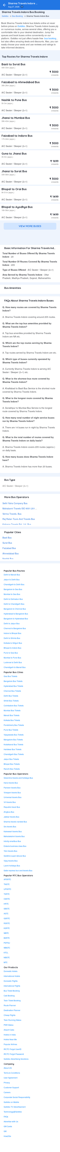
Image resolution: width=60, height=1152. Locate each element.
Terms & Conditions (12, 1072)
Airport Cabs (9, 1029)
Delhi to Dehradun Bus (13, 599)
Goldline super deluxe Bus (15, 855)
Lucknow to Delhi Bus (13, 662)
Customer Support (11, 1087)
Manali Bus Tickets (11, 715)
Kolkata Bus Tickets (12, 720)
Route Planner (10, 1005)
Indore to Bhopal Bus (12, 633)
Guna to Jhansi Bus (14, 153)
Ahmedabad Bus (10, 553)
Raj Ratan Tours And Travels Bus (18, 518)
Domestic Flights (11, 981)
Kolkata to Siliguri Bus (13, 643)
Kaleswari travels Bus (13, 831)
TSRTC (7, 894)
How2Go (7, 1136)
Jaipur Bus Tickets (11, 759)
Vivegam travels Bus (12, 792)
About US (8, 1068)
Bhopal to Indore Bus (12, 647)
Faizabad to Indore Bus (17, 135)
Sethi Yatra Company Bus (14, 503)
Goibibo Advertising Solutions (16, 1059)
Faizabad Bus (9, 548)
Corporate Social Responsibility (17, 1097)
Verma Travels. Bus (11, 513)
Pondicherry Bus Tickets (14, 725)
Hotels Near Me (10, 1039)
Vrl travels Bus (10, 802)
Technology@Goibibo (13, 1111)
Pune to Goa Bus (11, 652)
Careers (7, 1092)
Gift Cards (8, 1126)
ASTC (6, 913)
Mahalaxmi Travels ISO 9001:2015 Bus (21, 508)
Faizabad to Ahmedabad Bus (21, 82)
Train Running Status (12, 1020)
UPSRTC (7, 889)
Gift (5, 1131)
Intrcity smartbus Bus (12, 841)
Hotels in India (10, 1034)
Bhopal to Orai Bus (14, 189)
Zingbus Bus (9, 812)
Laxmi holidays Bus (12, 865)
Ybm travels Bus (10, 851)
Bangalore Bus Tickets (13, 681)
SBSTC (7, 908)
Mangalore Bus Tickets (13, 739)
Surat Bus (7, 542)
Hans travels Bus (11, 782)
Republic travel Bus (12, 807)
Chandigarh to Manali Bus (15, 667)
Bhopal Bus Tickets (12, 764)
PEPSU (7, 942)
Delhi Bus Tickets (11, 695)
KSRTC (7, 928)
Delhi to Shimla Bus (12, 638)
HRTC (6, 903)
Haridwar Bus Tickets (12, 749)
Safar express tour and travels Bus (18, 870)
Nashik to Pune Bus (14, 100)
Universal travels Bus (12, 797)
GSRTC (7, 918)
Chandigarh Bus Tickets (14, 754)
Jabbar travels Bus (11, 816)
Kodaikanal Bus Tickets (13, 744)
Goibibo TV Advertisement (15, 1106)
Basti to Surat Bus (13, 64)
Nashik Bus (7, 558)
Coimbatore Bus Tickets (14, 705)
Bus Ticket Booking (12, 990)
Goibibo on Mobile (11, 1102)
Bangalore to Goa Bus (13, 589)
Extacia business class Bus (15, 846)
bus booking (50, 38)
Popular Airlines (10, 1044)
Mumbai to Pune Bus (12, 657)
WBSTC (7, 947)
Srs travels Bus (10, 826)
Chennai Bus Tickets (12, 691)
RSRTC (7, 923)
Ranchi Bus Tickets (12, 768)
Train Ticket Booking (12, 1000)
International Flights (12, 985)
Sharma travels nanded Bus (15, 821)
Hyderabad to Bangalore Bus (16, 613)
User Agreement (10, 1077)
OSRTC (7, 898)
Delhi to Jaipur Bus (12, 623)
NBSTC (7, 957)
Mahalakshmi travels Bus (14, 836)
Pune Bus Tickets (11, 729)
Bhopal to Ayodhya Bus (17, 207)
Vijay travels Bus (11, 860)
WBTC (6, 933)
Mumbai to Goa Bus (12, 594)
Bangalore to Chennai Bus (15, 608)
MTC (6, 962)
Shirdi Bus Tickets (11, 700)
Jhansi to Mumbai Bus (16, 118)
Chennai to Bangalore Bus (15, 628)
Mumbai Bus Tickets (12, 710)
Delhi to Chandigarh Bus (14, 604)
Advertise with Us (11, 1121)
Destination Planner (12, 1010)
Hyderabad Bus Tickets (13, 686)
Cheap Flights (9, 1015)
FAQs (6, 1116)
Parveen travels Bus (12, 787)
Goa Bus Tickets (10, 676)
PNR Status (8, 1025)
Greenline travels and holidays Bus (18, 777)
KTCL (6, 952)
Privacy (7, 1082)
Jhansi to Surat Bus (14, 171)
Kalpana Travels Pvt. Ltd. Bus (16, 524)
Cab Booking (9, 995)
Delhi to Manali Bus (12, 574)
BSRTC (7, 938)
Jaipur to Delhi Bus (12, 579)
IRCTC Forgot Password (14, 1054)
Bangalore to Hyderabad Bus (16, 618)
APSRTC (7, 879)
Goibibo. (22, 26)
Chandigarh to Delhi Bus (14, 584)
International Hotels (12, 976)
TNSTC (7, 884)
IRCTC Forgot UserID (12, 1049)
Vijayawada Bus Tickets (14, 734)
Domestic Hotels (10, 971)
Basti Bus (7, 537)
